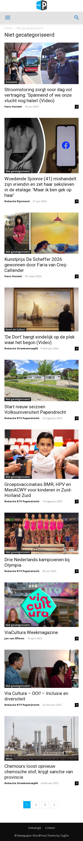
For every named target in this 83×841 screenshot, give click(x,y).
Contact (50, 828)
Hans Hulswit (13, 106)
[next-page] (54, 804)
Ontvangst (34, 828)
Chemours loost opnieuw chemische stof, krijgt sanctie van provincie (38, 772)
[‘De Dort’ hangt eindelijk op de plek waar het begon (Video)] (41, 309)
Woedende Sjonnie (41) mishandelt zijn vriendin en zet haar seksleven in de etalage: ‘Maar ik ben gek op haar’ (40, 187)
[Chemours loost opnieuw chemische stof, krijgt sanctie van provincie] (41, 738)
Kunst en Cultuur (15, 329)
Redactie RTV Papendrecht (21, 418)
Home (8, 28)
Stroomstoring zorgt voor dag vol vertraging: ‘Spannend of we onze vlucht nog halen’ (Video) (38, 95)
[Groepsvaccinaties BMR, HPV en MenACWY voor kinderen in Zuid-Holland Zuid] (41, 454)
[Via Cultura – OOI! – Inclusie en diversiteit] (41, 669)
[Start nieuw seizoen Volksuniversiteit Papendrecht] (41, 380)
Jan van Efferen (14, 638)
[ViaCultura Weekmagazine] (41, 604)
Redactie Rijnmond (17, 201)
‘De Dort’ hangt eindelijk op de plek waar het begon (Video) (39, 339)
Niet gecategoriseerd (18, 171)
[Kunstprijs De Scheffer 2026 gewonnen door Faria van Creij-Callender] (41, 233)
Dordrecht (11, 82)
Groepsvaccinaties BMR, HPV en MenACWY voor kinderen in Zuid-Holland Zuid (38, 490)
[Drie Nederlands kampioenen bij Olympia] (41, 533)
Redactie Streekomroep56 (21, 348)
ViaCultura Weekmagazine (31, 632)
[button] (7, 18)
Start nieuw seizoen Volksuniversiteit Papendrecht (35, 409)
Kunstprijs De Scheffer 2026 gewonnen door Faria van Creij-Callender (36, 265)
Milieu (9, 758)
